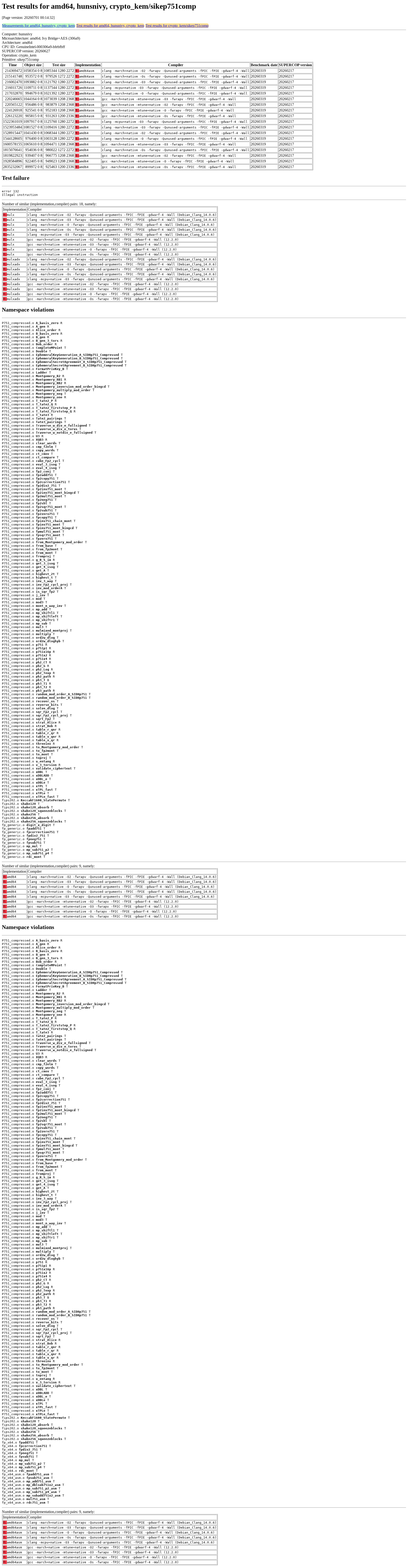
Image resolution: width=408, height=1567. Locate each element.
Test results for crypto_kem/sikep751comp (176, 26)
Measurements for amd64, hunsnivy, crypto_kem (38, 26)
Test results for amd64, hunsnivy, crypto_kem (110, 26)
